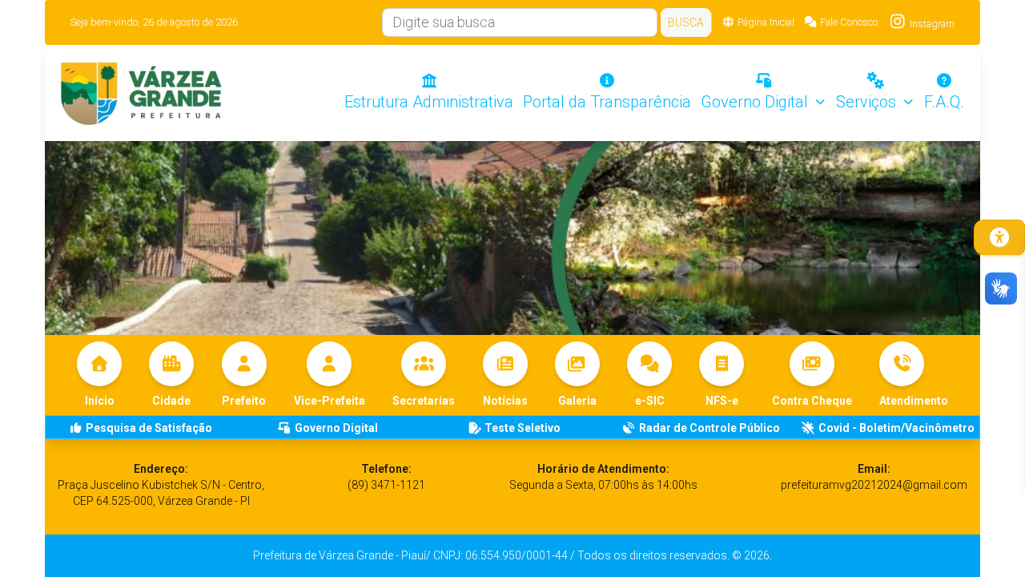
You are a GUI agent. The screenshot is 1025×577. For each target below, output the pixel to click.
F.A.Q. (944, 101)
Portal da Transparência (607, 101)
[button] (913, 375)
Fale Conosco (849, 22)
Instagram (931, 24)
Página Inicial (766, 22)
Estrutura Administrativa (428, 101)
